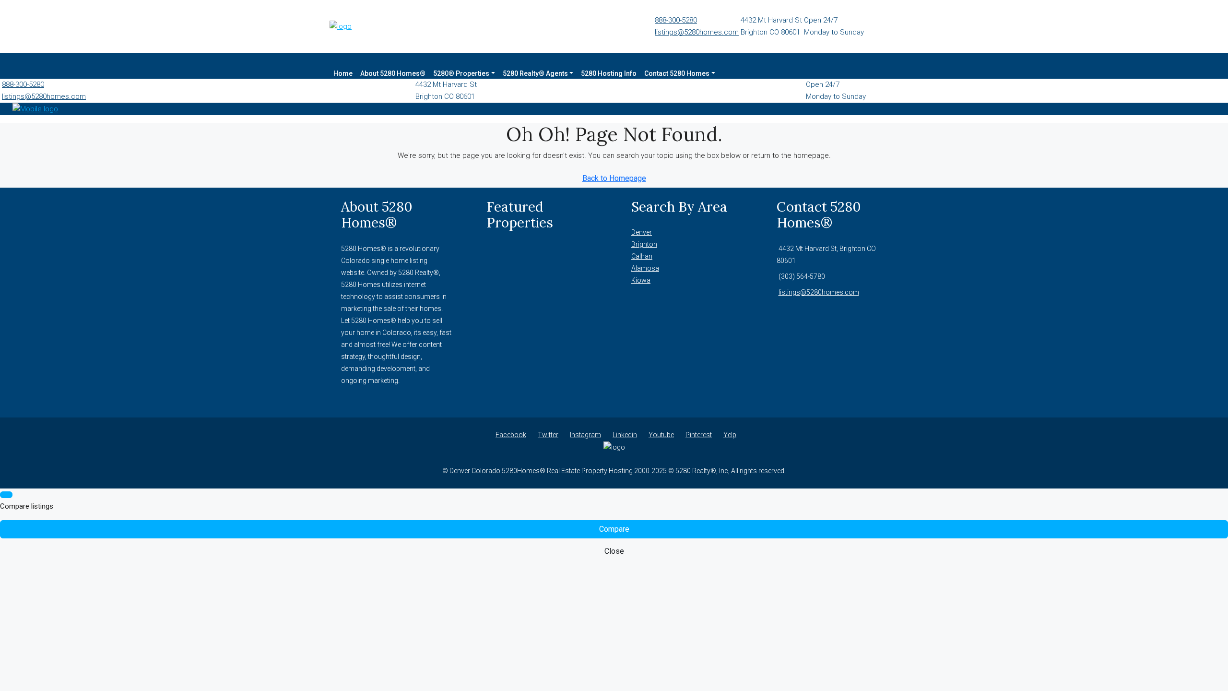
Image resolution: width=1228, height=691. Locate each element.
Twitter (548, 435)
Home (343, 73)
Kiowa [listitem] (640, 280)
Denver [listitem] (641, 232)
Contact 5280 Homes (676, 73)
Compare (614, 529)
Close (614, 551)
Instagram (585, 435)
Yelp (729, 435)
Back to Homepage (614, 178)
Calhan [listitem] (641, 256)
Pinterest (698, 435)
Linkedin (625, 435)
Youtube (661, 435)
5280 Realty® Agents (535, 73)
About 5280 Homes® (392, 73)
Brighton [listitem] (644, 244)
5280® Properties (461, 73)
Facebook (511, 435)
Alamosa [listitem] (645, 268)
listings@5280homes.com (697, 32)
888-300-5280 (676, 20)
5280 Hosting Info (609, 73)
